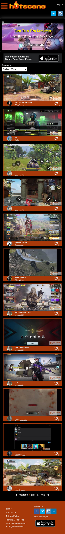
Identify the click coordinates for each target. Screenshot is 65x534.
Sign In (60, 4)
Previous (23, 494)
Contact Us (11, 512)
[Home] (27, 7)
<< (16, 494)
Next (43, 494)
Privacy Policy (12, 516)
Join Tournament (33, 44)
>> (48, 494)
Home (9, 508)
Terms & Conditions (15, 519)
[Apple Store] (49, 60)
